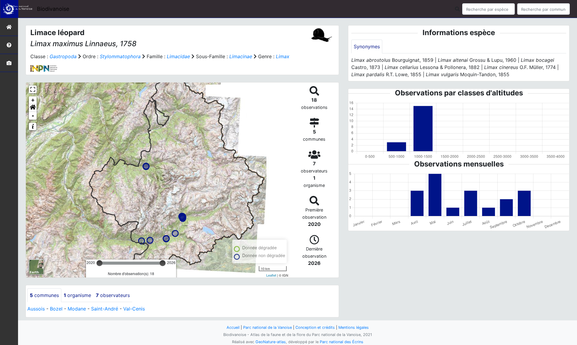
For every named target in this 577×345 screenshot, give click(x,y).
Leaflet (271, 275)
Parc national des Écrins (341, 342)
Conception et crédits (315, 327)
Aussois (36, 309)
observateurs (113, 295)
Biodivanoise (53, 9)
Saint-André (104, 309)
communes (44, 295)
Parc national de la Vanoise (267, 327)
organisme (77, 295)
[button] (33, 108)
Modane (77, 309)
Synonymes (367, 47)
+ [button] (33, 100)
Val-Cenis (134, 309)
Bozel (56, 309)
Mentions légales (353, 327)
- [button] (33, 115)
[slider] (99, 263)
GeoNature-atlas (270, 342)
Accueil (233, 327)
